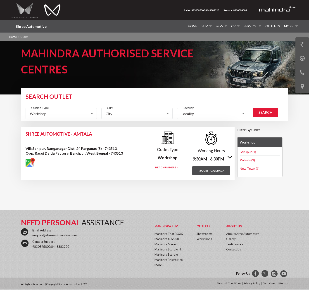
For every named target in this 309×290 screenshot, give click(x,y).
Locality (188, 108)
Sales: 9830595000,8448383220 (201, 10)
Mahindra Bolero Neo (168, 260)
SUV (205, 26)
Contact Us (233, 249)
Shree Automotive (31, 26)
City (110, 108)
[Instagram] (274, 274)
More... (159, 265)
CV (233, 26)
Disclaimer (269, 283)
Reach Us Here (166, 167)
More (289, 26)
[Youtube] (284, 274)
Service (250, 26)
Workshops (204, 239)
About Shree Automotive (242, 234)
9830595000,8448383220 (50, 246)
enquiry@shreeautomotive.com (54, 235)
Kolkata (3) (247, 160)
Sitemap (283, 283)
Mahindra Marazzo (166, 244)
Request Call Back (211, 170)
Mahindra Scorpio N (167, 249)
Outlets (272, 26)
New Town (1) (249, 168)
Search (266, 112)
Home (192, 26)
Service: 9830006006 (235, 10)
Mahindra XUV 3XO (167, 239)
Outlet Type (40, 108)
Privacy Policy (252, 283)
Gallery (231, 239)
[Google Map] (30, 162)
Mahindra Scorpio (166, 254)
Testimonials (234, 244)
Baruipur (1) (248, 152)
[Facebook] (255, 274)
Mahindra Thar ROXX (168, 234)
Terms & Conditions (229, 283)
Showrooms (204, 234)
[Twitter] (265, 274)
